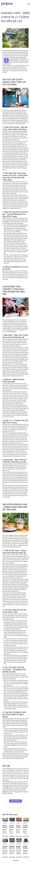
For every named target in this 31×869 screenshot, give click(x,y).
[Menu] (29, 4)
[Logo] (7, 3)
